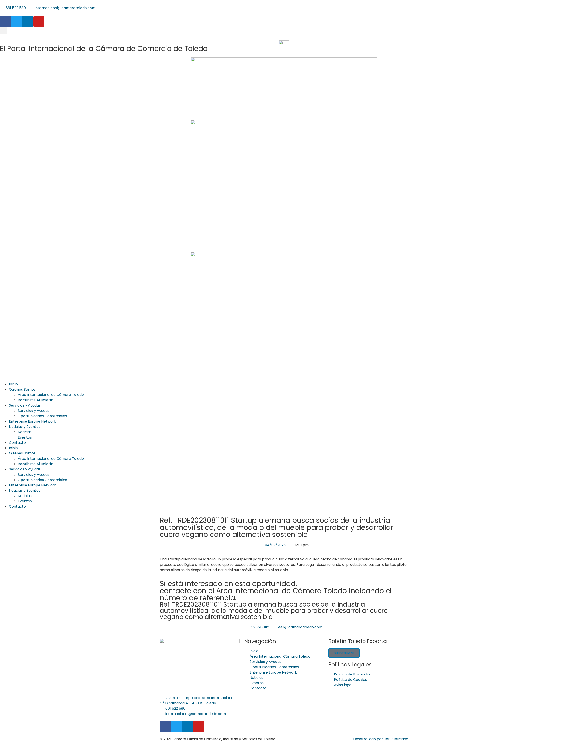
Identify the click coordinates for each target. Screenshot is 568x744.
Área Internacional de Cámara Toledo (51, 394)
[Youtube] (38, 21)
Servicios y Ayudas (25, 405)
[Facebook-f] (5, 21)
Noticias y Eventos (24, 426)
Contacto (17, 442)
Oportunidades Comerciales (42, 416)
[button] (3, 30)
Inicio (13, 384)
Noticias (25, 432)
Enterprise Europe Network (32, 421)
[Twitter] (16, 21)
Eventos (25, 437)
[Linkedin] (27, 21)
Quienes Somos (22, 389)
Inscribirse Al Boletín (35, 400)
